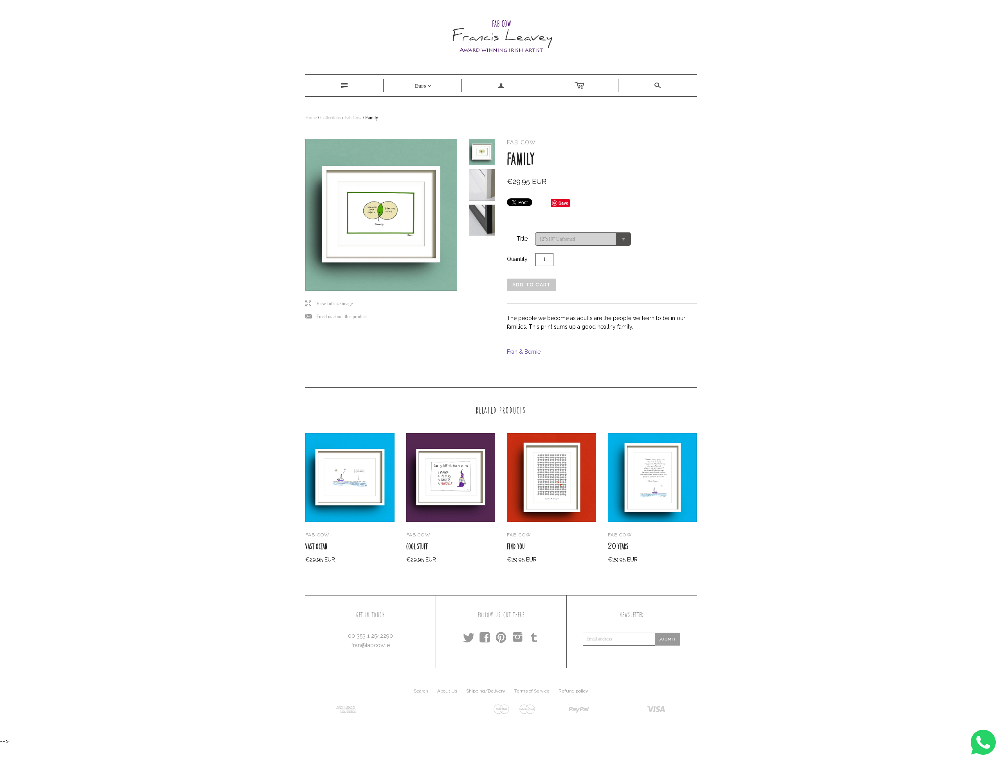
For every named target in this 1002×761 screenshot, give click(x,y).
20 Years (618, 546)
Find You (516, 546)
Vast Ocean (316, 546)
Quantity (517, 259)
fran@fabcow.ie (370, 645)
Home (311, 118)
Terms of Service (532, 691)
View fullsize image (329, 303)
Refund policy (573, 691)
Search (421, 691)
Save (563, 203)
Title (522, 239)
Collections (330, 118)
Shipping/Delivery (485, 691)
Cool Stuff (417, 546)
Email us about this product (336, 316)
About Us (447, 691)
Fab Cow (353, 118)
